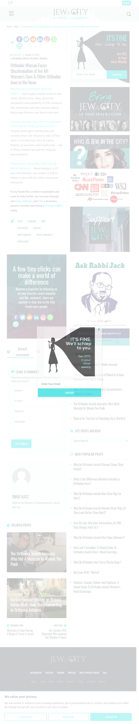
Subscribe (69, 392)
